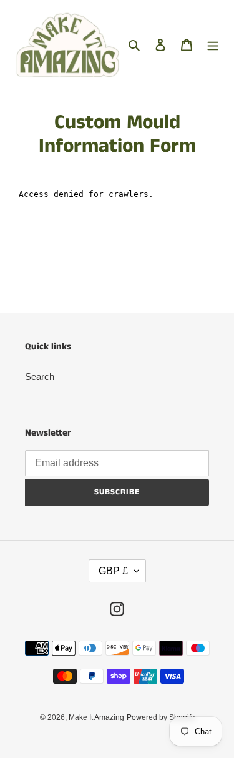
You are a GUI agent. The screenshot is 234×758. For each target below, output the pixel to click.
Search (39, 376)
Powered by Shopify (161, 717)
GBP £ (113, 571)
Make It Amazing (96, 717)
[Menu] (213, 44)
